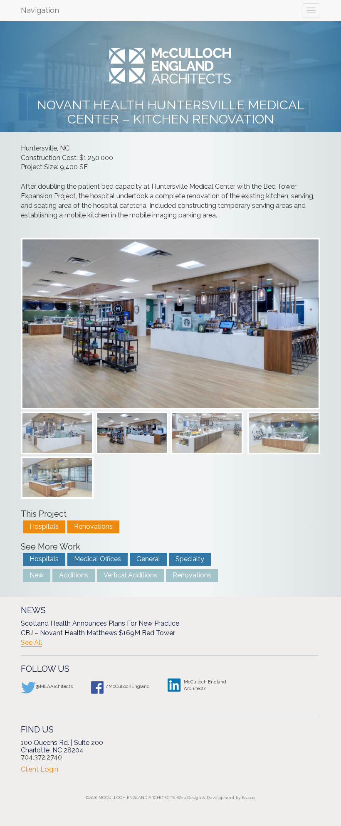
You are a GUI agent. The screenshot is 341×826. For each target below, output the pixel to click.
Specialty (189, 559)
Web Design (189, 797)
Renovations (93, 526)
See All (31, 642)
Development (221, 797)
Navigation (40, 10)
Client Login (39, 769)
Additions (73, 575)
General (148, 559)
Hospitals (44, 526)
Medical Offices (97, 559)
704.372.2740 (41, 757)
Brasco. (248, 797)
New (37, 575)
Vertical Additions (130, 575)
